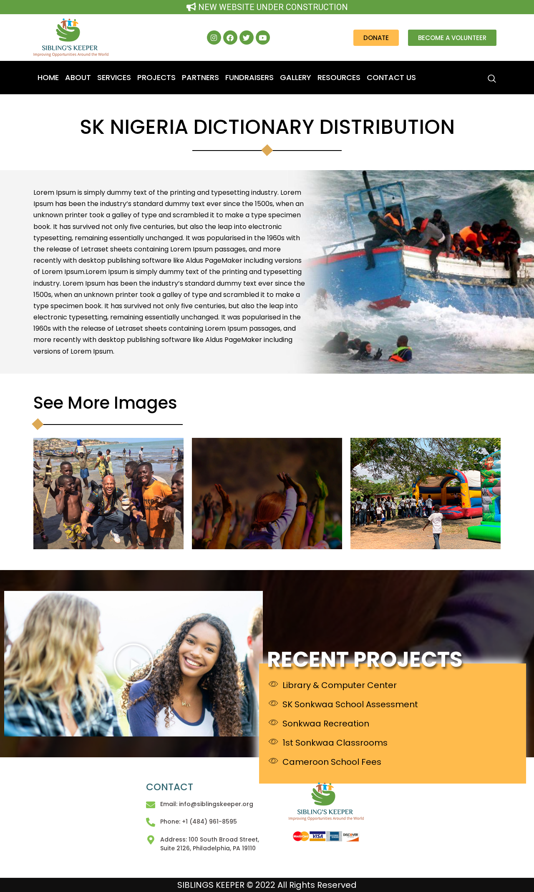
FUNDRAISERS (249, 77)
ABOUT (78, 77)
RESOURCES (338, 77)
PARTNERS (200, 77)
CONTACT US (391, 77)
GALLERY (295, 77)
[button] (133, 663)
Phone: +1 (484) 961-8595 (198, 821)
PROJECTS (156, 77)
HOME (48, 77)
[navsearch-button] (466, 75)
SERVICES (114, 77)
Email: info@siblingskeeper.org (206, 804)
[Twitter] (246, 37)
